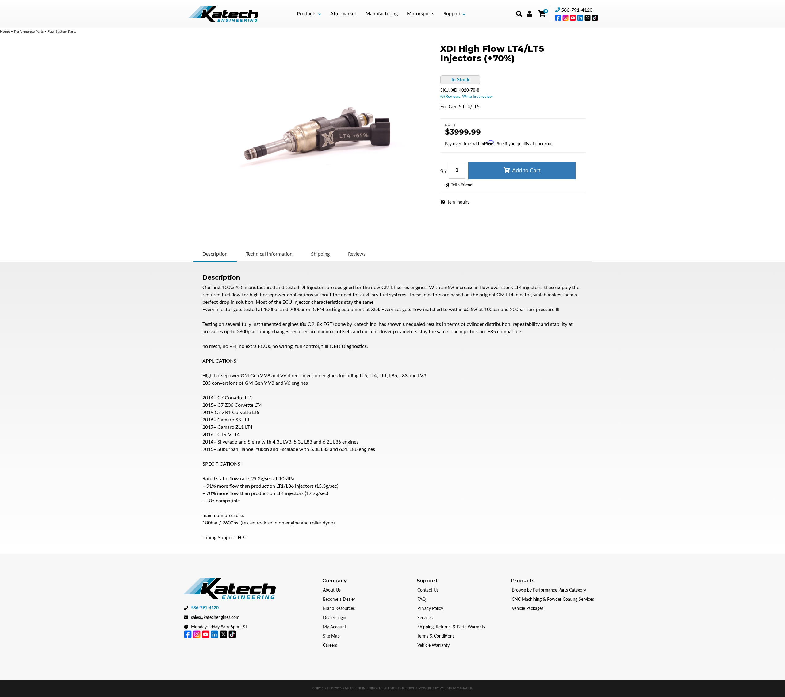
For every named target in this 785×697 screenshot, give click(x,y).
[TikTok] (595, 17)
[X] (588, 17)
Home (5, 31)
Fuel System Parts (62, 31)
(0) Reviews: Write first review (466, 97)
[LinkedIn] (580, 17)
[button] (309, 14)
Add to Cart (526, 170)
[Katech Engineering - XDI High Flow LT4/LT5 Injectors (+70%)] (315, 133)
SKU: (445, 90)
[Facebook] (558, 17)
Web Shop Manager (456, 688)
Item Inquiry (457, 202)
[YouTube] (573, 17)
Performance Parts (29, 31)
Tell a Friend (462, 185)
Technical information (269, 254)
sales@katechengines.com (215, 617)
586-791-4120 (576, 10)
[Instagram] (566, 17)
